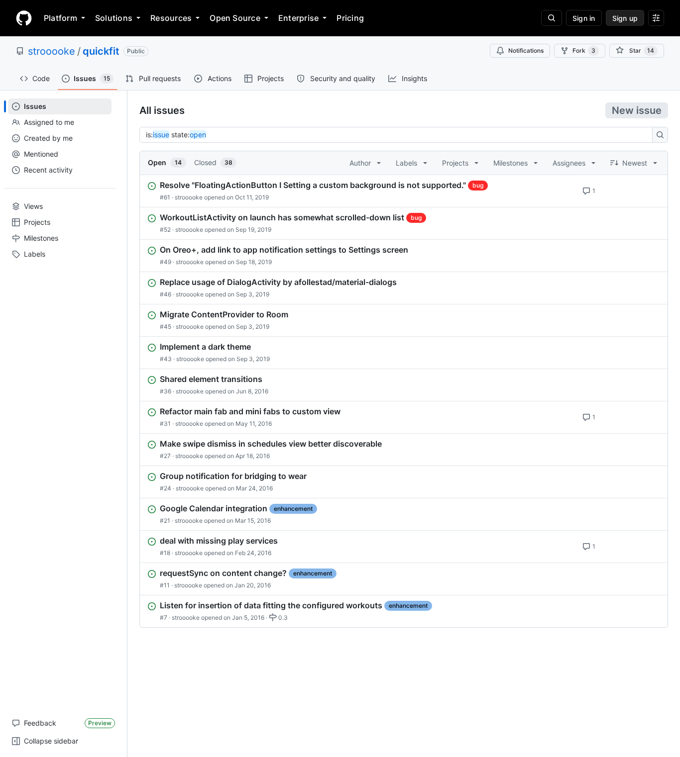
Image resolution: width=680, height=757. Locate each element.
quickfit (101, 51)
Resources (171, 18)
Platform (60, 18)
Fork (583, 50)
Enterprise (298, 18)
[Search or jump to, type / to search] (551, 18)
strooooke (51, 51)
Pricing (350, 18)
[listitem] (404, 191)
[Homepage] (24, 18)
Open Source (235, 18)
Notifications (526, 50)
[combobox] (399, 134)
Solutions (113, 18)
